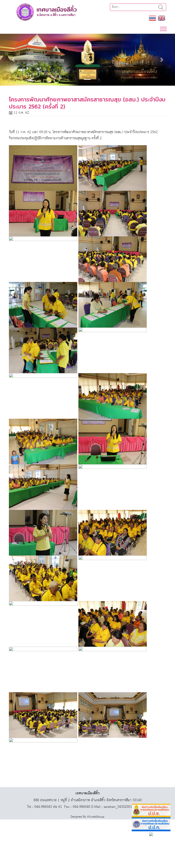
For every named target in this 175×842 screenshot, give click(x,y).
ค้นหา (161, 7)
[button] (13, 60)
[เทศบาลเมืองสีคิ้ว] (46, 12)
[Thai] (152, 18)
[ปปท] (151, 824)
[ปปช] (151, 811)
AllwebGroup (95, 817)
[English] (161, 18)
